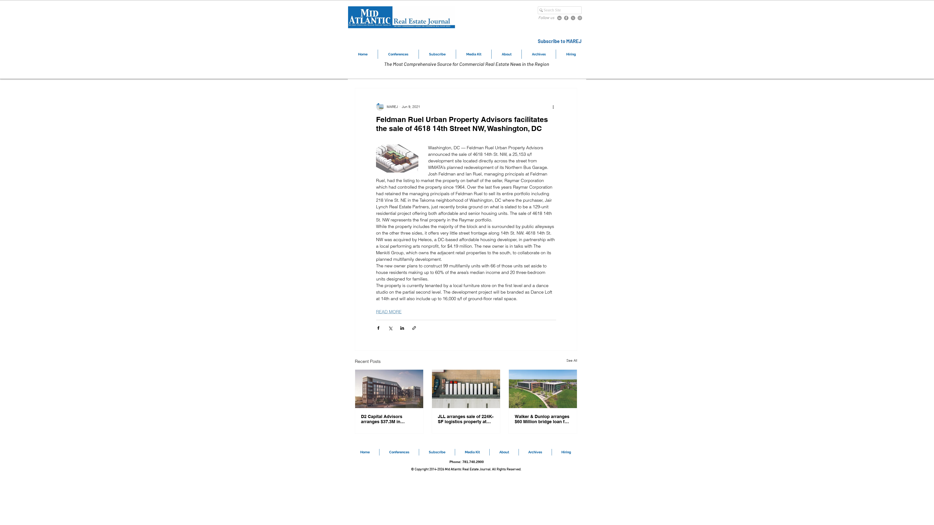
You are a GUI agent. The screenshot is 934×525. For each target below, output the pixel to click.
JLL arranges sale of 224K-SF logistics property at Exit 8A (466, 419)
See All (571, 360)
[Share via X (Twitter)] (390, 328)
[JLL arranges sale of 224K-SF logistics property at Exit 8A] (466, 389)
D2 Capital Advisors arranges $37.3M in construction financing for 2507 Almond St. (388, 419)
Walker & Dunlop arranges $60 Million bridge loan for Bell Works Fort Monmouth (542, 419)
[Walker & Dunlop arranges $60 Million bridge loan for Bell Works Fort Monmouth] (543, 389)
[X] (573, 18)
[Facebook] (566, 18)
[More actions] (553, 107)
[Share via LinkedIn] (402, 328)
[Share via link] (414, 328)
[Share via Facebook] (378, 328)
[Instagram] (580, 18)
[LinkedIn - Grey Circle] (559, 18)
